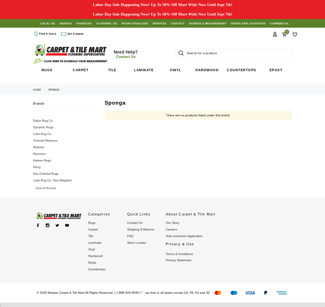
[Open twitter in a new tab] (57, 225)
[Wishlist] (295, 34)
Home (37, 89)
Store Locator (136, 242)
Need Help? (126, 54)
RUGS (92, 222)
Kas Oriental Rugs (46, 173)
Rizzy (37, 167)
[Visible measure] (70, 61)
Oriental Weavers (45, 140)
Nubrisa (38, 147)
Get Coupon (75, 33)
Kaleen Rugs (42, 160)
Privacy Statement (178, 260)
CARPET (93, 229)
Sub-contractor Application (184, 236)
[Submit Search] (181, 53)
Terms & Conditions (179, 254)
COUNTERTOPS (96, 269)
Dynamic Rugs (43, 127)
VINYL (91, 249)
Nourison (39, 153)
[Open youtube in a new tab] (67, 225)
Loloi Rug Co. (42, 134)
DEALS (92, 262)
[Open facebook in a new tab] (38, 225)
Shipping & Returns (140, 229)
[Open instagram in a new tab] (47, 225)
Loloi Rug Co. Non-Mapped (52, 180)
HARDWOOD (95, 256)
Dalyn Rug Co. (43, 120)
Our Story (172, 222)
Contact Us (135, 222)
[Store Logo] (70, 50)
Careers (171, 229)
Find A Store (47, 33)
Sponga (53, 89)
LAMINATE (94, 242)
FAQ (130, 236)
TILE (90, 236)
